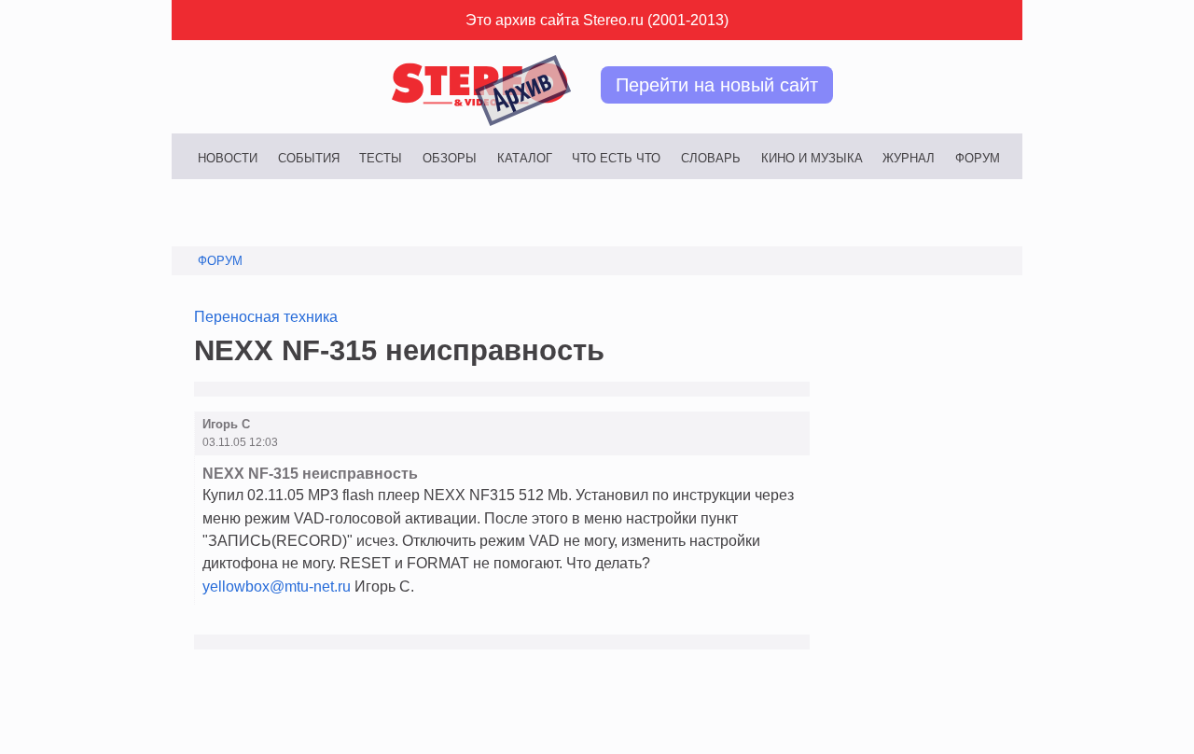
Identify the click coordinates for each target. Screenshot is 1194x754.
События (309, 158)
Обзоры (450, 158)
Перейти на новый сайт (717, 85)
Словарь (711, 158)
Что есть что (616, 158)
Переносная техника (266, 316)
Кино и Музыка (812, 158)
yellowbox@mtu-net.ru (276, 586)
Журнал (908, 158)
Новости (227, 158)
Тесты (380, 158)
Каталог (524, 158)
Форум (977, 158)
